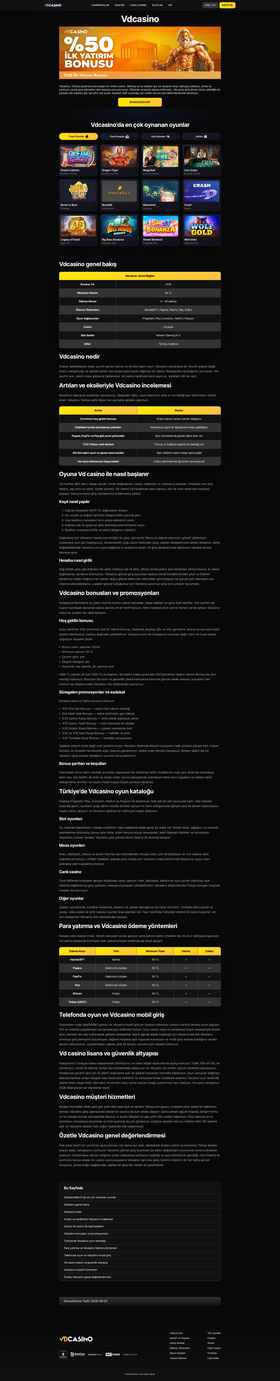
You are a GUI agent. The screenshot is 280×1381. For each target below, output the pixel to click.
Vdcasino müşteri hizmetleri (80, 1269)
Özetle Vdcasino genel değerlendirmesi (87, 1277)
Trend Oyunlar (76, 136)
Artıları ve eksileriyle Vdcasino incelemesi (88, 1219)
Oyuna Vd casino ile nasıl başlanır (84, 1226)
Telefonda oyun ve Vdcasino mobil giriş (87, 1255)
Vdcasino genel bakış (76, 1204)
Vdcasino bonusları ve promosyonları (86, 1233)
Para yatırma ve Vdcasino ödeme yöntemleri (90, 1248)
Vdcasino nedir (73, 1211)
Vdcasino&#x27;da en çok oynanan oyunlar (90, 1197)
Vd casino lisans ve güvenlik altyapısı (86, 1262)
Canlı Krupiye (117, 136)
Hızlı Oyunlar (158, 136)
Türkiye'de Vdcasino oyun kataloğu (85, 1240)
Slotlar (199, 136)
